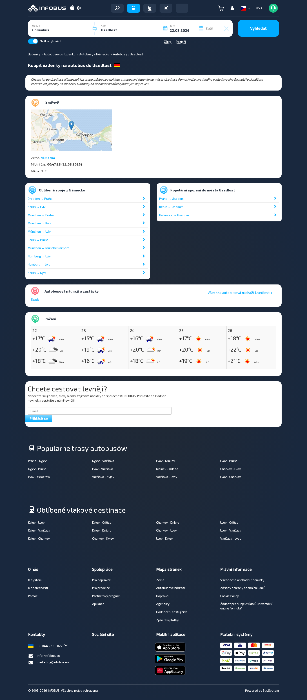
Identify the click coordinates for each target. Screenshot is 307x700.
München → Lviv (39, 231)
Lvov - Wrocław (39, 477)
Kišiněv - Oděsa (167, 469)
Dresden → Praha (40, 198)
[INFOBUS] (47, 8)
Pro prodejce (101, 588)
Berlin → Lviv (36, 207)
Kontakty (36, 634)
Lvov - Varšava (102, 469)
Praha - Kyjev (37, 461)
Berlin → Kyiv (37, 273)
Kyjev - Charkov (39, 538)
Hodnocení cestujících (171, 612)
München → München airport (48, 248)
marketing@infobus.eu (53, 662)
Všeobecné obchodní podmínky (242, 580)
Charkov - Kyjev (103, 538)
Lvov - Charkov (230, 477)
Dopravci (162, 596)
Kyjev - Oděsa (101, 522)
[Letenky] (166, 8)
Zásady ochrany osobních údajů (242, 588)
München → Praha (41, 215)
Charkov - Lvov (230, 469)
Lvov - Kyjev (164, 538)
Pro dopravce (101, 580)
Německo (47, 158)
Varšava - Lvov (166, 477)
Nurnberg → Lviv (39, 256)
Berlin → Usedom (171, 207)
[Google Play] (78, 8)
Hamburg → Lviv (39, 264)
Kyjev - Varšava (103, 461)
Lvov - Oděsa (229, 522)
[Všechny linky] (117, 8)
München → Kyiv (39, 223)
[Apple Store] (72, 8)
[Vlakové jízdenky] (149, 8)
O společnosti (38, 588)
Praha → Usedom (171, 198)
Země (160, 580)
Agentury (162, 604)
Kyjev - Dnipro (101, 530)
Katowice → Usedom (174, 215)
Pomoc (33, 596)
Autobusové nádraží (170, 588)
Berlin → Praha (38, 240)
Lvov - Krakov (165, 461)
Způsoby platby (167, 620)
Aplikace (98, 604)
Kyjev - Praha (37, 469)
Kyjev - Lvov (36, 522)
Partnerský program (106, 596)
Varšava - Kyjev (103, 477)
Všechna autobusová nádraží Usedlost (239, 292)
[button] (182, 8)
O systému (35, 580)
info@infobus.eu (48, 655)
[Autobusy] (133, 8)
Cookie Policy (229, 596)
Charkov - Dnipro (168, 522)
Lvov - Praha (229, 461)
